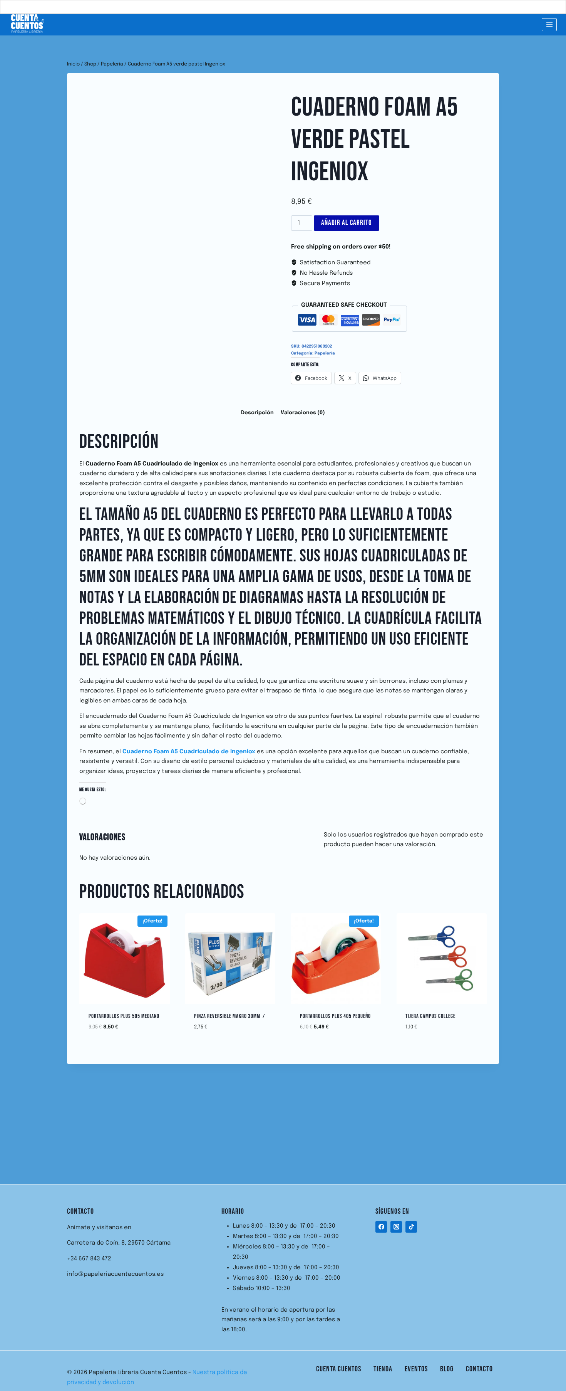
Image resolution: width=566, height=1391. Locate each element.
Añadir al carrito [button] (124, 1042)
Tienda (382, 1369)
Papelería (325, 353)
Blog (447, 1369)
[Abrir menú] (549, 24)
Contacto (479, 1369)
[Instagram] (396, 1227)
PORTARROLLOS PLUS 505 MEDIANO (124, 1016)
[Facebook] (381, 1227)
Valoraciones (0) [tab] (303, 412)
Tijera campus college (430, 1016)
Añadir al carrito (346, 222)
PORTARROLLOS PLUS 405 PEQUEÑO (335, 1016)
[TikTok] (411, 1227)
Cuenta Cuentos (338, 1369)
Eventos (416, 1369)
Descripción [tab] (257, 412)
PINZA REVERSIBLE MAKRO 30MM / (229, 1016)
